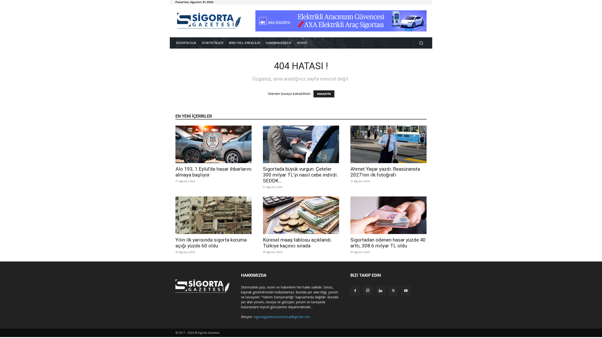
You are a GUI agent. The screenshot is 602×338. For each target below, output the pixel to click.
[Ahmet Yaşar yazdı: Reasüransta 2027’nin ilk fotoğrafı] (388, 144)
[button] (421, 43)
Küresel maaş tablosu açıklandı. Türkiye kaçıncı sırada (297, 243)
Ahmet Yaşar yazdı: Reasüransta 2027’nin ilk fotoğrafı (385, 172)
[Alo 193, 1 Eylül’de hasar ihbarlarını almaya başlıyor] (213, 144)
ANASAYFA (324, 94)
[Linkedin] (380, 291)
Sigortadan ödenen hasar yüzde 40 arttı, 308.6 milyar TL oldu (388, 243)
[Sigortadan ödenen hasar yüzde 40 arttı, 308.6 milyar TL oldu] (388, 215)
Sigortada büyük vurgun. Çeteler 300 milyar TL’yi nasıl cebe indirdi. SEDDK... (300, 175)
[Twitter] (393, 291)
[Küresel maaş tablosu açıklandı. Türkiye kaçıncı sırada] (301, 215)
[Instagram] (367, 290)
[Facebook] (355, 291)
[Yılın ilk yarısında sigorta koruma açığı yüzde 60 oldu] (213, 215)
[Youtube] (406, 291)
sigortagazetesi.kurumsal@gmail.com (281, 317)
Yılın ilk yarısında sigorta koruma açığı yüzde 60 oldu (211, 243)
